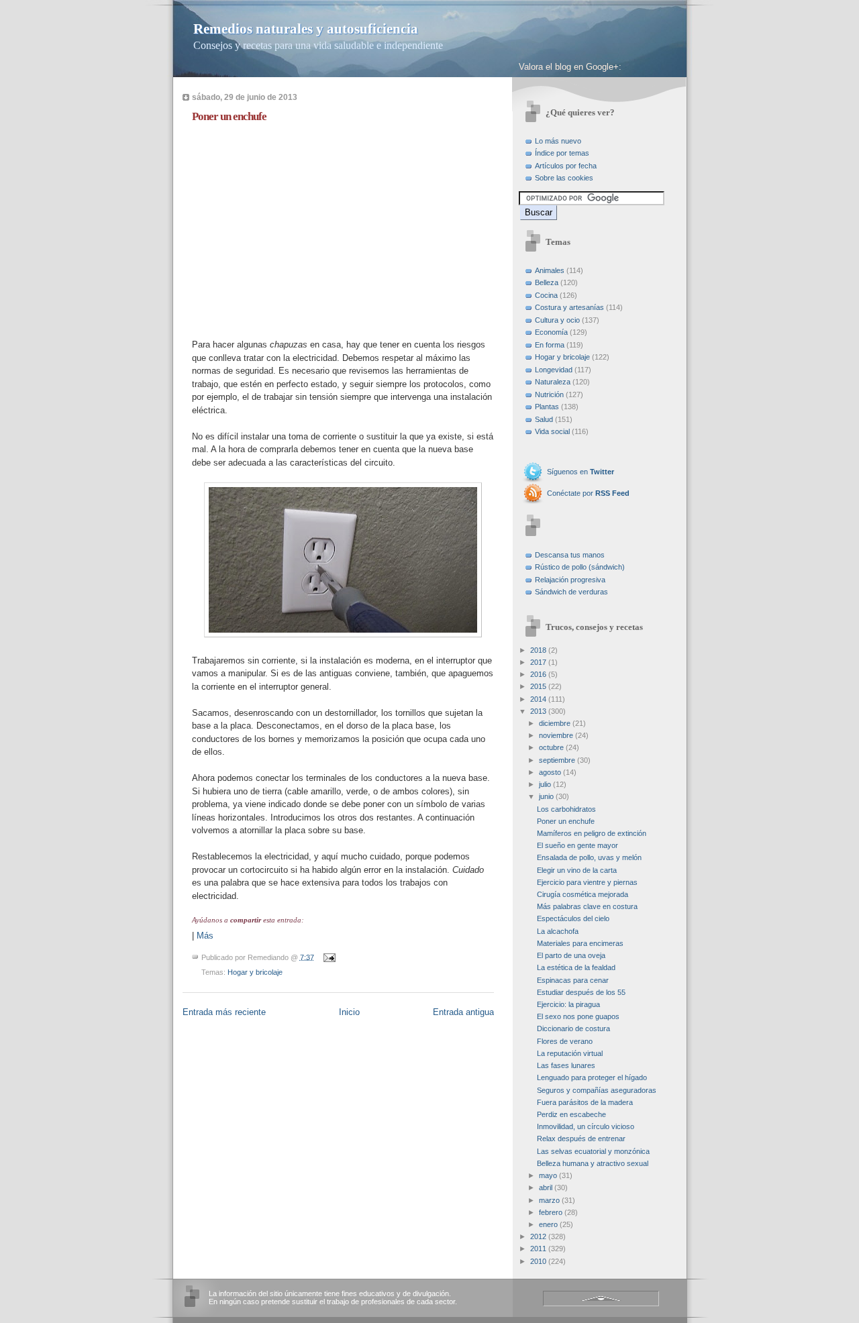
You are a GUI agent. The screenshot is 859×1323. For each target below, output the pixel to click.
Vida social (552, 431)
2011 (538, 1249)
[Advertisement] (304, 227)
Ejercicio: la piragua (568, 1004)
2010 (538, 1261)
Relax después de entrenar (581, 1138)
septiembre (557, 760)
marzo (549, 1200)
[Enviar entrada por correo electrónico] (328, 957)
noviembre (556, 735)
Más (205, 936)
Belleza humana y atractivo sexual (592, 1163)
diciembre (554, 723)
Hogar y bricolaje (255, 972)
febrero (550, 1212)
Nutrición (549, 394)
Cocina (546, 295)
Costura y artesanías (569, 307)
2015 (538, 686)
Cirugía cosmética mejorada (582, 894)
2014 (538, 699)
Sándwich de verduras (571, 592)
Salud (544, 419)
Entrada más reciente (224, 1012)
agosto (550, 772)
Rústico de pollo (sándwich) (580, 567)
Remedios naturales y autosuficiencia (305, 29)
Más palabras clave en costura (587, 906)
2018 (538, 650)
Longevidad (553, 370)
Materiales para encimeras (580, 943)
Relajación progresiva (570, 580)
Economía (551, 332)
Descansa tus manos (570, 555)
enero (548, 1224)
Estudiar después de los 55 (581, 992)
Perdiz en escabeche (571, 1114)
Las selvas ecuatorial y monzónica (593, 1151)
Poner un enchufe (229, 116)
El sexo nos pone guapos (578, 1016)
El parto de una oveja (571, 955)
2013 (538, 711)
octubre (551, 747)
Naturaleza (552, 382)
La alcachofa (557, 931)
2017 (538, 662)
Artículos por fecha (566, 166)
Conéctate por (588, 493)
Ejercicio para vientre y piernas (587, 882)
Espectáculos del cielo (573, 918)
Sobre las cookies (564, 178)
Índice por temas (562, 153)
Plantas (547, 407)
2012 (538, 1236)
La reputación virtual (570, 1053)
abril (545, 1187)
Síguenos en (580, 472)
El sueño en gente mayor (577, 845)
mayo (548, 1175)
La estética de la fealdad (576, 967)
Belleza (546, 282)
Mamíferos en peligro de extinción (591, 833)
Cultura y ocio (557, 320)
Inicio (349, 1012)
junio (546, 796)
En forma (549, 345)
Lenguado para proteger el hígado (592, 1077)
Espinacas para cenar (573, 980)
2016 (538, 674)
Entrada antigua (463, 1012)
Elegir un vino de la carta (577, 870)
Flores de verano (565, 1041)
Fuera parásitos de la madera (585, 1102)
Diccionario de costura (573, 1028)
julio (545, 784)
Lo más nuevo (558, 141)
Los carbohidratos (566, 809)
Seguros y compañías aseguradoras (596, 1090)
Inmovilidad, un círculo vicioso (585, 1126)
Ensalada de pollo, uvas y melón (589, 857)
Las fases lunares (566, 1065)
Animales (549, 270)
